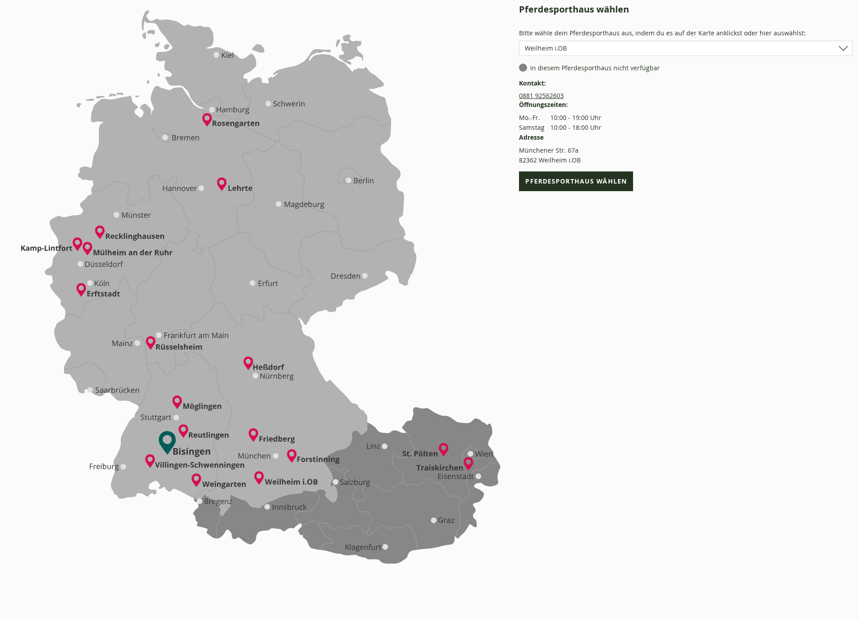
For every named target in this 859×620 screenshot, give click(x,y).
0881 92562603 (541, 95)
